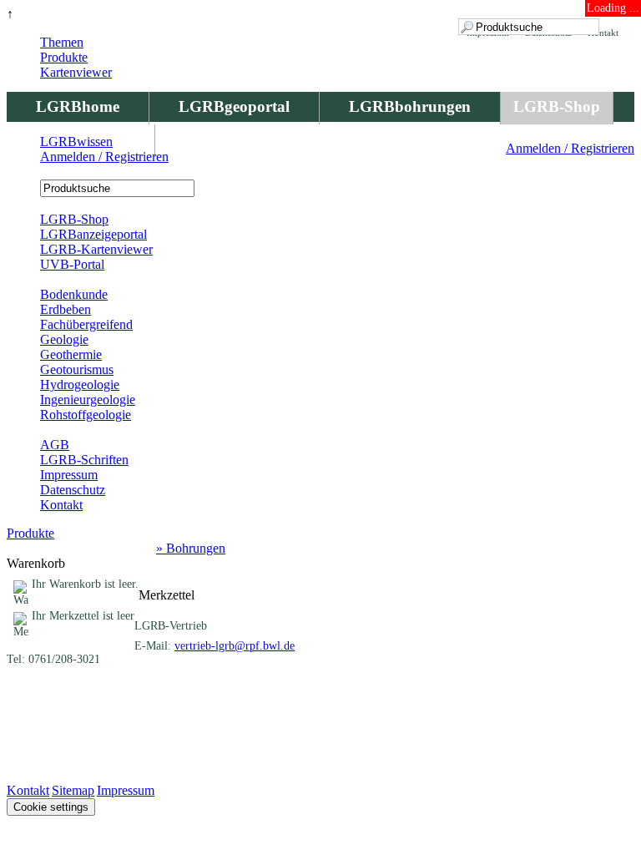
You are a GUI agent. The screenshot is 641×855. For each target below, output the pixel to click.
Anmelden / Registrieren (570, 148)
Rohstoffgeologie (85, 414)
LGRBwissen (76, 141)
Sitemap (73, 790)
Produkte (64, 57)
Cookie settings (50, 807)
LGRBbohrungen (410, 106)
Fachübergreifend (86, 324)
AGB (54, 445)
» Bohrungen (190, 548)
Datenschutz (72, 490)
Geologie (64, 339)
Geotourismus (77, 369)
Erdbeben (65, 309)
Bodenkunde (74, 294)
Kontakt (61, 505)
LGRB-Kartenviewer (96, 249)
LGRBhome (77, 106)
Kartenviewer (76, 72)
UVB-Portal (72, 264)
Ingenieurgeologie (87, 399)
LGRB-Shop (556, 106)
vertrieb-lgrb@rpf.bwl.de (234, 646)
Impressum (69, 475)
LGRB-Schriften (84, 460)
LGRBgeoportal (234, 106)
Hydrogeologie (79, 384)
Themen (61, 42)
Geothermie (71, 354)
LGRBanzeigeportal (93, 234)
